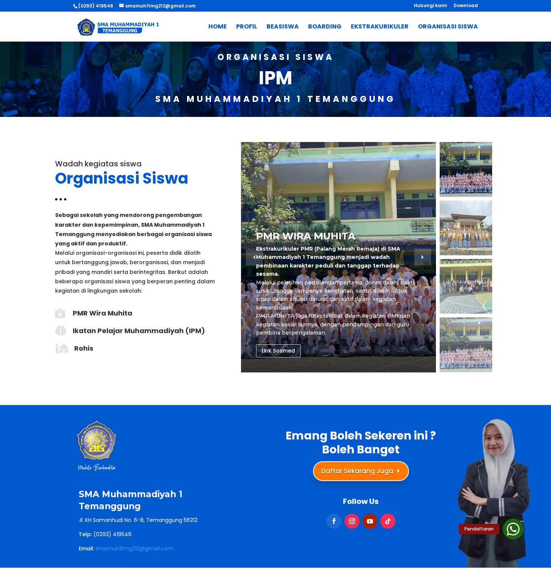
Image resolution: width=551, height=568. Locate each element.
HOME (217, 27)
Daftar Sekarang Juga (357, 470)
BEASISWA (283, 27)
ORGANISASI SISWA (448, 27)
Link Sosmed (278, 350)
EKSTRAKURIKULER (380, 27)
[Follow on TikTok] (387, 521)
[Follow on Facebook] (333, 521)
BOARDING (324, 27)
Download (466, 6)
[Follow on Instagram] (351, 521)
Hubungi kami (430, 6)
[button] (422, 257)
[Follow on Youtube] (369, 521)
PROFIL (246, 27)
